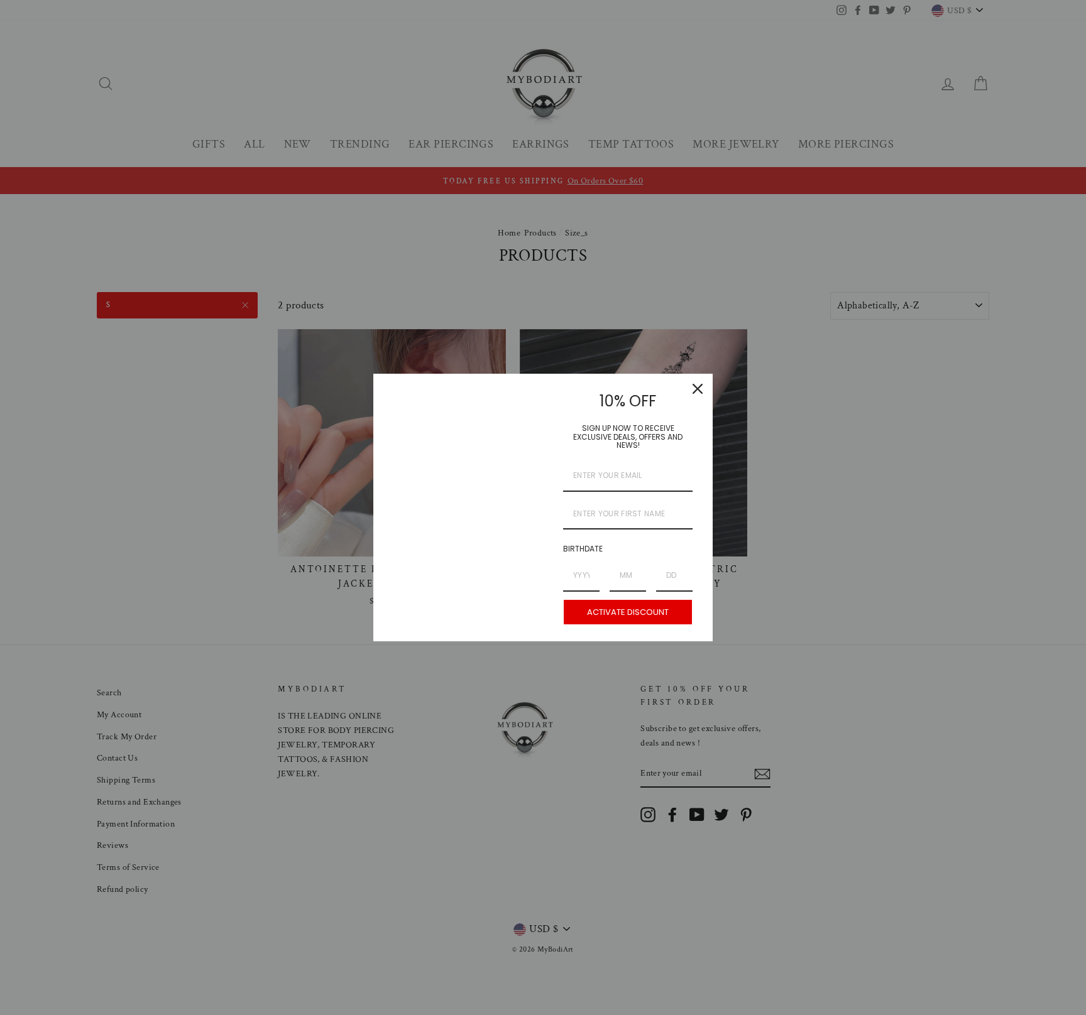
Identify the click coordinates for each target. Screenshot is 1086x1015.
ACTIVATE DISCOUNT (628, 612)
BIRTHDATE (583, 548)
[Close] (698, 389)
